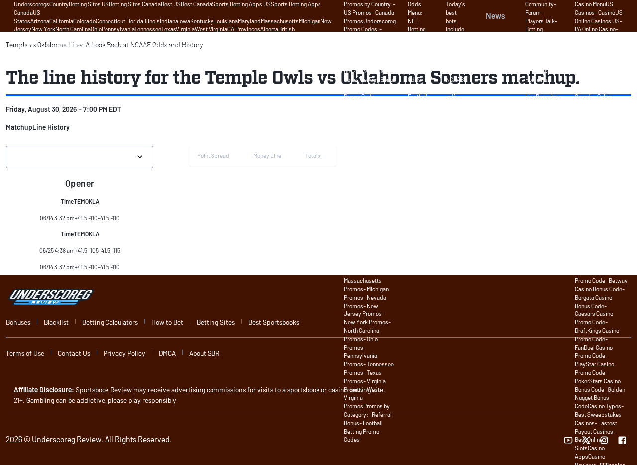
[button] (19, 127)
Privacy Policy (124, 353)
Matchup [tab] (19, 127)
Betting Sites (216, 322)
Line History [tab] (51, 127)
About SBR (204, 353)
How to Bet (167, 322)
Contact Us (74, 353)
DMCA (167, 353)
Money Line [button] (267, 155)
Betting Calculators (110, 322)
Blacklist (56, 322)
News (495, 15)
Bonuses (18, 322)
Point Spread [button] (213, 155)
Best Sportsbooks (273, 322)
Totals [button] (312, 155)
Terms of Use (25, 353)
